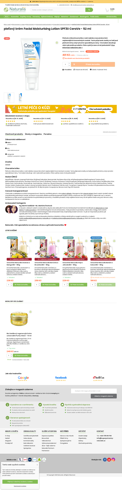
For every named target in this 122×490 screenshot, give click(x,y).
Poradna (47, 134)
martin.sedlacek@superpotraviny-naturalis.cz (34, 218)
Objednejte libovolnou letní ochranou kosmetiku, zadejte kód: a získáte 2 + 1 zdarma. (62, 1)
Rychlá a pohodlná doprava (77, 404)
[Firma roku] (61, 467)
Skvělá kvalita (49, 410)
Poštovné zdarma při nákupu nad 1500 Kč (79, 408)
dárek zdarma (12, 238)
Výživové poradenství (49, 443)
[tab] (14, 134)
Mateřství (64, 17)
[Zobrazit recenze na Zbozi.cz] (98, 377)
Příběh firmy (64, 438)
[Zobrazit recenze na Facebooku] (61, 377)
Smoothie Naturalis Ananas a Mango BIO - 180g (18, 264)
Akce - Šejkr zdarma (48, 446)
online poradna (31, 210)
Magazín (113, 21)
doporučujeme (96, 238)
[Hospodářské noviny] (35, 460)
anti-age (26, 359)
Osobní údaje (82, 436)
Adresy (80, 441)
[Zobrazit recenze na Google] (23, 377)
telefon (21, 210)
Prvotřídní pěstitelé (51, 408)
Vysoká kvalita (49, 404)
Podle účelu (94, 17)
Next (57, 64)
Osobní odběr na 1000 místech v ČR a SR (79, 412)
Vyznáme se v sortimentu (21, 404)
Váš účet (82, 431)
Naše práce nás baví (18, 412)
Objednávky (82, 438)
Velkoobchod (46, 441)
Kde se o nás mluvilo (67, 436)
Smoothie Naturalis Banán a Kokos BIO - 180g (101, 264)
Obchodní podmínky (85, 443)
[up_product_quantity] (11, 284)
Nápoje (57, 17)
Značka (8, 162)
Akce (6, 16)
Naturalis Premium (48, 448)
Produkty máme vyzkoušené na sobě (23, 410)
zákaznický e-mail (101, 208)
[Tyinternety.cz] (44, 460)
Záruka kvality (111, 17)
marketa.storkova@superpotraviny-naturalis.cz (68, 218)
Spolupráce (27, 448)
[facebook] (105, 460)
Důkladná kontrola (50, 412)
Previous (7, 64)
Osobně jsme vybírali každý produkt (23, 408)
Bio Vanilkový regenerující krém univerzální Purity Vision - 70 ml (19, 334)
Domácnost (74, 17)
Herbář (7, 438)
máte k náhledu (66, 193)
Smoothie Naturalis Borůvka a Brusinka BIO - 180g (46, 264)
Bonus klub (45, 438)
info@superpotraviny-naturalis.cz (83, 5)
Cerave (7, 165)
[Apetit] (25, 460)
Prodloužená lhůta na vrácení (21, 421)
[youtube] (109, 460)
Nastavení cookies (20, 486)
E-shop (7, 436)
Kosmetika (15, 17)
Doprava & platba (48, 436)
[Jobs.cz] (30, 460)
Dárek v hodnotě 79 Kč (99, 70)
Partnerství (45, 451)
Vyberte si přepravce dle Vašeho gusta (79, 410)
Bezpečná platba (17, 423)
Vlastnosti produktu (14, 134)
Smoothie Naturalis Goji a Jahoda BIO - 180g (73, 264)
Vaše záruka (28, 438)
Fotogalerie (64, 443)
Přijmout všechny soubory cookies (20, 482)
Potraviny (36, 17)
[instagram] (113, 460)
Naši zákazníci (28, 443)
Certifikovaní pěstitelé (31, 436)
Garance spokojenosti (20, 418)
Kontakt (100, 431)
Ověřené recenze (29, 446)
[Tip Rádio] (39, 460)
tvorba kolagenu (17, 359)
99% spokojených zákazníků (20, 425)
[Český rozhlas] (20, 460)
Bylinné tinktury (47, 17)
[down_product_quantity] (11, 286)
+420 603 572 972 (64, 5)
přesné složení (88, 193)
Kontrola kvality (29, 441)
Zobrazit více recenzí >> (110, 132)
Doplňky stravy (25, 17)
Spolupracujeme (65, 441)
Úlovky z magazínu (33, 134)
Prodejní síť (8, 443)
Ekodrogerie (84, 17)
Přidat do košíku (86, 64)
